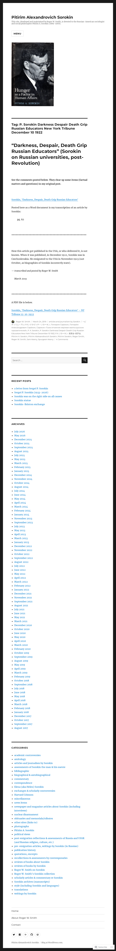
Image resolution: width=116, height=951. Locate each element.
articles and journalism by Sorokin (64, 321)
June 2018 (19, 692)
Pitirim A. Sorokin (19, 336)
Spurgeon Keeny (45, 339)
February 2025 (22, 467)
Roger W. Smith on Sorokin (29, 869)
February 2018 (22, 708)
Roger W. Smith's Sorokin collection (34, 873)
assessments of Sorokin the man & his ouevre (39, 767)
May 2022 (19, 573)
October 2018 (21, 680)
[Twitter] (13, 934)
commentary (21, 779)
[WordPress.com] (37, 934)
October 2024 (21, 482)
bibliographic (21, 771)
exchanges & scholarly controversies (34, 790)
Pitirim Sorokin (65, 336)
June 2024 (20, 494)
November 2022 (23, 550)
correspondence (23, 782)
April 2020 (20, 641)
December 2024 (23, 475)
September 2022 (23, 558)
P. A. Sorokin (33, 330)
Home (15, 911)
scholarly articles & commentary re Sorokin (38, 877)
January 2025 (21, 471)
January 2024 (21, 514)
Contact (16, 924)
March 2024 (21, 506)
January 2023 (21, 542)
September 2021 (23, 601)
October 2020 (21, 629)
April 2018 (19, 700)
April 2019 (20, 668)
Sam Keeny (32, 339)
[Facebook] (19, 934)
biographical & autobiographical (32, 775)
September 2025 (23, 447)
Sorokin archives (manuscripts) (32, 881)
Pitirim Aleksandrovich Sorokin (42, 336)
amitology (20, 759)
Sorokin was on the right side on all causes (38, 396)
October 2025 (21, 443)
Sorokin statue (22, 400)
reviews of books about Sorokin (32, 862)
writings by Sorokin (25, 893)
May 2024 (19, 498)
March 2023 (21, 538)
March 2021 (20, 621)
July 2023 (19, 526)
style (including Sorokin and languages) (36, 885)
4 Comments (62, 339)
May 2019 (19, 664)
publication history (25, 850)
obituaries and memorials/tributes (33, 818)
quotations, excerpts (25, 854)
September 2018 (23, 684)
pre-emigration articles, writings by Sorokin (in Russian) (46, 846)
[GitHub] (31, 934)
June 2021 (19, 613)
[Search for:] (46, 360)
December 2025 (23, 439)
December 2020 (23, 625)
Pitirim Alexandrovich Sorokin (42, 17)
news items (20, 802)
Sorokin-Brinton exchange (29, 404)
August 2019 (21, 660)
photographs (21, 826)
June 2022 (20, 569)
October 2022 (21, 554)
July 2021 (19, 609)
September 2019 (23, 656)
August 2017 (21, 728)
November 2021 (23, 597)
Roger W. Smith (23, 321)
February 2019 (22, 676)
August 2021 (21, 605)
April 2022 (20, 577)
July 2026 (19, 431)
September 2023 (23, 522)
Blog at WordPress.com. (52, 942)
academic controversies (27, 755)
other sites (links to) (25, 822)
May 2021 (19, 617)
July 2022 (19, 566)
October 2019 (21, 652)
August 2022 (21, 562)
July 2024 (19, 490)
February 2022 (22, 585)
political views (22, 834)
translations (21, 889)
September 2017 (23, 724)
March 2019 (20, 672)
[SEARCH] (85, 360)
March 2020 (21, 645)
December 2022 (23, 546)
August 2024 (21, 486)
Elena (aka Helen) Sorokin (29, 786)
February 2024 (22, 510)
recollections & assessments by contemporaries (40, 858)
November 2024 (23, 479)
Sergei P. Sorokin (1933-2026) (31, 392)
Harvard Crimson (23, 794)
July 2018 (19, 688)
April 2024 (20, 502)
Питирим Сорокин (60, 324)
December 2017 (22, 716)
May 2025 (19, 459)
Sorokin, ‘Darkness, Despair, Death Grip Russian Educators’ (44, 199)
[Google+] (25, 934)
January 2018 (21, 712)
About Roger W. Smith (24, 918)
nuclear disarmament (26, 814)
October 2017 (21, 720)
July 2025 (19, 455)
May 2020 (19, 637)
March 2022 (21, 581)
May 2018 (19, 696)
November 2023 (23, 518)
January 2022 (21, 589)
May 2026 (19, 435)
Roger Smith (78, 336)
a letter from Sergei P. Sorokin (31, 388)
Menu (17, 33)
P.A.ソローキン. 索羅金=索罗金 (68, 333)
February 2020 (22, 649)
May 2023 (19, 530)
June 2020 (20, 633)
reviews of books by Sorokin (30, 865)
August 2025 (21, 451)
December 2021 (22, 593)
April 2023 (20, 534)
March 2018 (20, 704)
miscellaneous (22, 798)
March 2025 (21, 463)
